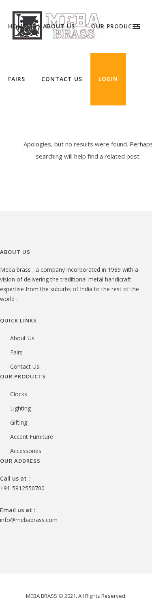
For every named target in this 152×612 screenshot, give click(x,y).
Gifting (18, 422)
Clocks (18, 394)
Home (17, 26)
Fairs (16, 79)
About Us (59, 26)
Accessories (25, 451)
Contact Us (61, 79)
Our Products (115, 26)
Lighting (20, 408)
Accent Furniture (31, 436)
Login (108, 79)
